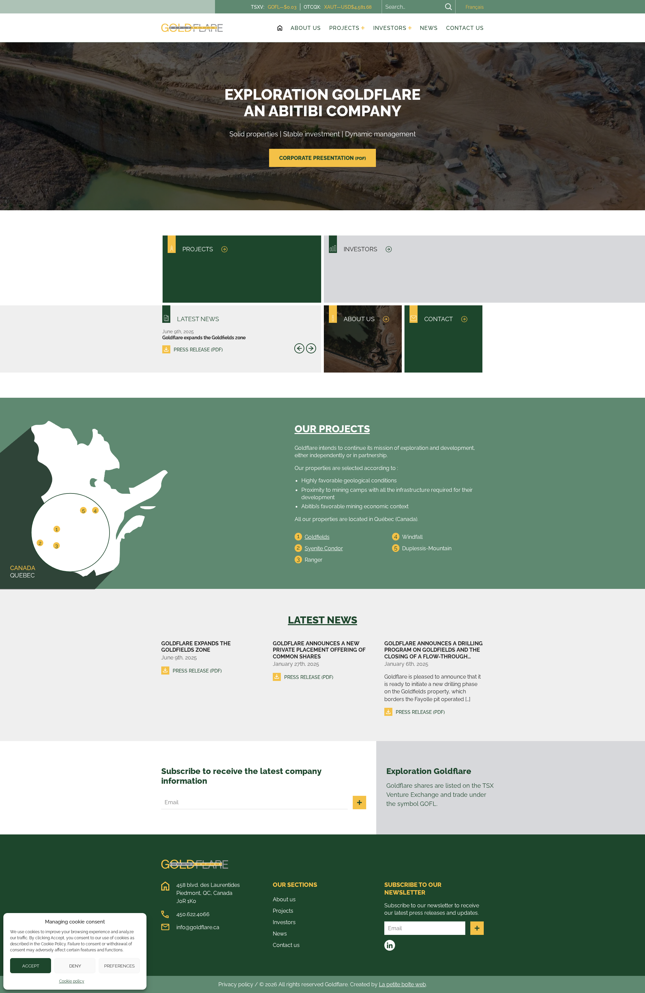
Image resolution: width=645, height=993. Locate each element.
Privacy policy (235, 984)
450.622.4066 (193, 914)
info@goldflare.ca (197, 927)
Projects (283, 910)
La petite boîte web (402, 984)
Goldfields (317, 536)
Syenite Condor (324, 548)
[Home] (279, 28)
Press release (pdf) (198, 349)
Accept (30, 965)
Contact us (286, 945)
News (280, 933)
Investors (284, 922)
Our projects (332, 428)
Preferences (119, 965)
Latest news (322, 619)
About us (284, 899)
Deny (75, 965)
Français (475, 7)
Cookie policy (71, 981)
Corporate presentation (322, 158)
